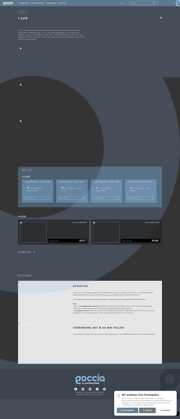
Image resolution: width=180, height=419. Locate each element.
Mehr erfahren (149, 405)
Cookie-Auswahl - (91, 392)
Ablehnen (148, 410)
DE (122, 3)
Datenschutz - (80, 392)
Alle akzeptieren (128, 410)
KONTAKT (63, 3)
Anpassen (166, 410)
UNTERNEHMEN (37, 3)
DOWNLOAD (51, 3)
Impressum (100, 392)
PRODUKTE (24, 3)
